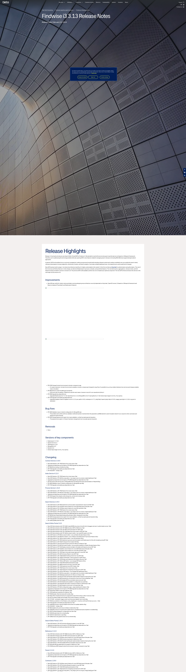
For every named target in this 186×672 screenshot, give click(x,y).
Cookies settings (104, 77)
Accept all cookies (82, 77)
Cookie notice (94, 73)
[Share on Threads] (184, 172)
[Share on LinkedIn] (184, 175)
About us (98, 2)
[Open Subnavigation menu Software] (73, 2)
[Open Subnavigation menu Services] (64, 2)
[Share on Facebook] (184, 169)
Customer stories (89, 2)
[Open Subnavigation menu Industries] (82, 2)
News (126, 2)
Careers (114, 2)
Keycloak (114, 267)
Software (69, 2)
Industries (78, 2)
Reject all (93, 77)
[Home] (6, 2)
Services (61, 2)
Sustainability (106, 2)
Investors (120, 2)
